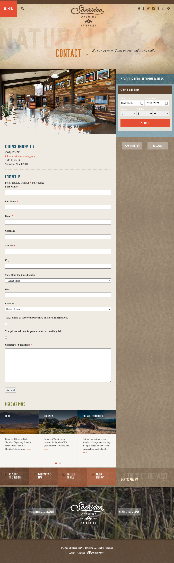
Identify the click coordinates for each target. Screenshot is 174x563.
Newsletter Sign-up (129, 511)
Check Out (150, 98)
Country (9, 303)
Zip (7, 289)
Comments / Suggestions (18, 344)
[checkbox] (6, 324)
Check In (125, 98)
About (72, 552)
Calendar (158, 145)
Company (10, 230)
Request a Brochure (44, 511)
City (7, 260)
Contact (81, 552)
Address (10, 245)
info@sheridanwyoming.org (20, 156)
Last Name (11, 201)
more (29, 448)
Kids (155, 109)
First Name (12, 186)
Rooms (123, 109)
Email (9, 216)
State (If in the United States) (20, 275)
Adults (140, 109)
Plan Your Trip (132, 145)
